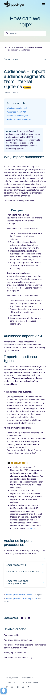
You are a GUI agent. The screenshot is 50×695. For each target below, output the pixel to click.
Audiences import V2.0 (16, 112)
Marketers (20, 47)
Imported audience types (17, 115)
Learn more (31, 528)
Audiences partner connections (18, 640)
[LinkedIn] (29, 618)
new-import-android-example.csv (21, 598)
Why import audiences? (17, 108)
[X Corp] (25, 618)
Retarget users (12, 50)
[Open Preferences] (3, 691)
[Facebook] (22, 618)
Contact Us (10, 682)
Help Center (8, 47)
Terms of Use (27, 678)
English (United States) (29, 682)
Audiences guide (11, 635)
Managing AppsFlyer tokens (16, 652)
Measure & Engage (34, 47)
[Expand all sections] (44, 558)
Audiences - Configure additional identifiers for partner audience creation (25, 646)
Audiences (25, 50)
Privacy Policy (12, 678)
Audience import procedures (19, 119)
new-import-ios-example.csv (19, 594)
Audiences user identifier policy (18, 657)
